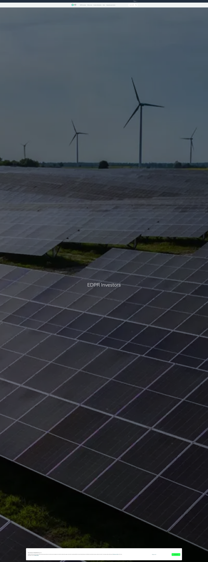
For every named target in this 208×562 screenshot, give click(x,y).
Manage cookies (115, 554)
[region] (104, 554)
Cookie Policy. (36, 555)
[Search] (136, 5)
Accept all (176, 554)
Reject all (154, 554)
